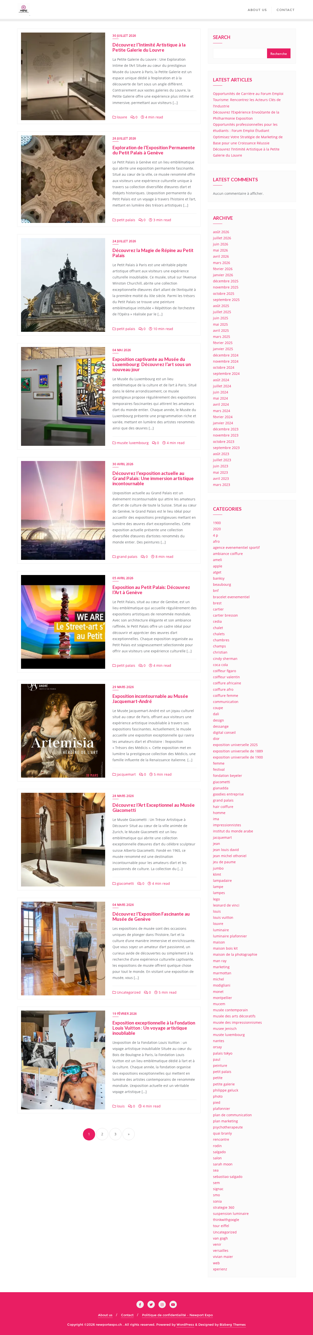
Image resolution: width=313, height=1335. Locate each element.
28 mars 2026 (123, 796)
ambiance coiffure (228, 553)
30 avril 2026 (123, 464)
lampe (218, 886)
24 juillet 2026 (124, 241)
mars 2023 (221, 484)
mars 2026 (221, 262)
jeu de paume (224, 862)
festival (219, 769)
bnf (216, 590)
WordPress (185, 1324)
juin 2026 (220, 244)
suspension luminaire (231, 1213)
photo (218, 1096)
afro (216, 541)
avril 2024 (221, 404)
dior (216, 738)
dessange (221, 726)
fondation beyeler (227, 775)
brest (217, 603)
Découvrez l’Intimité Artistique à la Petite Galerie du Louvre (149, 47)
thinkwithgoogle (226, 1219)
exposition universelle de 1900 (238, 757)
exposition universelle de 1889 (238, 751)
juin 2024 (220, 392)
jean (216, 843)
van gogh (220, 1238)
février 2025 (223, 342)
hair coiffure (223, 806)
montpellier (222, 997)
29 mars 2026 (123, 687)
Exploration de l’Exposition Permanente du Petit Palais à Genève (153, 150)
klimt (217, 874)
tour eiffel (221, 1225)
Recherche (278, 54)
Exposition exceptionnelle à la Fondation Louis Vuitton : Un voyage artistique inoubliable (153, 1028)
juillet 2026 (222, 238)
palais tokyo (222, 1053)
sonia (217, 1201)
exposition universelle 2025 (235, 744)
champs (219, 646)
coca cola (220, 664)
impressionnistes (227, 825)
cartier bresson (225, 615)
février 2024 (223, 416)
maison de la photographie (235, 954)
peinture (220, 1065)
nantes (218, 1040)
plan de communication (232, 1115)
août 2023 (221, 453)
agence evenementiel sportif (236, 547)
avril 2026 (221, 256)
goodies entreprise (228, 794)
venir (217, 1244)
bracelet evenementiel (231, 597)
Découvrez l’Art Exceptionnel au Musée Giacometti (153, 807)
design (218, 720)
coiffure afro (223, 689)
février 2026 (223, 268)
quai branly (222, 1133)
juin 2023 (220, 466)
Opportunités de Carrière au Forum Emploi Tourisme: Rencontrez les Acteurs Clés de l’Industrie (248, 99)
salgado (219, 1152)
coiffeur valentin (226, 677)
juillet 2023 (222, 460)
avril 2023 (221, 478)
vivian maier (223, 1256)
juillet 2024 (222, 386)
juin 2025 (220, 318)
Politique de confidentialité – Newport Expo (177, 1315)
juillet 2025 (222, 312)
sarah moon (223, 1164)
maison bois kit (225, 948)
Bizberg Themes (233, 1324)
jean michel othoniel (229, 855)
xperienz (220, 1269)
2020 (217, 529)
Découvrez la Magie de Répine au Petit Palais (152, 252)
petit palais (125, 220)
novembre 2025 (225, 287)
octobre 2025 (223, 293)
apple (217, 566)
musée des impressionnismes (237, 1022)
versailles (220, 1250)
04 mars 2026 (123, 905)
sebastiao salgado (227, 1176)
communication (225, 701)
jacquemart (126, 774)
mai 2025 (220, 324)
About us (105, 1315)
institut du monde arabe (233, 831)
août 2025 (221, 305)
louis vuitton (223, 917)
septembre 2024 (226, 373)
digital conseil (224, 732)
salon (217, 1158)
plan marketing (225, 1121)
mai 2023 (220, 472)
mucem (219, 1003)
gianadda (220, 788)
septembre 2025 (226, 299)
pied (216, 1102)
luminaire (221, 930)
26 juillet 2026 (124, 138)
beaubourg (222, 584)
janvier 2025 (223, 348)
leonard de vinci (226, 905)
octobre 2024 (223, 367)
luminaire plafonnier (230, 936)
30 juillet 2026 (124, 36)
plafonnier (221, 1108)
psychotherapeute (228, 1127)
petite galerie (224, 1084)
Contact (127, 1315)
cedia (217, 621)
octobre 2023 (223, 441)
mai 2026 (220, 250)
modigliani (221, 985)
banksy (218, 578)
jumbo (218, 868)
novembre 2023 (225, 435)
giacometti (125, 883)
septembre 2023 (226, 447)
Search (221, 37)
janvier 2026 (223, 275)
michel (218, 979)
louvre (121, 117)
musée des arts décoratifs (234, 1016)
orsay (217, 1047)
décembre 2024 (225, 355)
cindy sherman (225, 658)
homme (219, 812)
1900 (217, 522)
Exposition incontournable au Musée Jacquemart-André (150, 698)
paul (216, 1059)
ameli (217, 559)
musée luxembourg (132, 442)
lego (216, 899)
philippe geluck (225, 1090)
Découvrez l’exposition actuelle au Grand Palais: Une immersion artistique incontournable (153, 478)
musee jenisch (225, 1028)
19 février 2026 (124, 1014)
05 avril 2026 (123, 578)
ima (216, 819)
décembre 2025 (225, 281)
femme (218, 763)
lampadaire (222, 880)
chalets (219, 634)
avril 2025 (221, 330)
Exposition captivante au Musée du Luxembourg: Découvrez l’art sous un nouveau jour (151, 364)
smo (216, 1195)
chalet (218, 627)
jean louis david (226, 849)
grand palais (126, 556)
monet (218, 991)
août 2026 (221, 232)
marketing (221, 967)
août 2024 (221, 380)
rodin (217, 1145)
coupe (218, 707)
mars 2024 (221, 410)
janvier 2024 (223, 423)
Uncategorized (128, 992)
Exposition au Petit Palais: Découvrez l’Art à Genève (151, 589)
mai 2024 (220, 398)
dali (216, 714)
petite (218, 1077)
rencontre (221, 1139)
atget (217, 572)
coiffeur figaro (224, 670)
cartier (218, 609)
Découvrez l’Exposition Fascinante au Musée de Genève (151, 916)
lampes (219, 892)
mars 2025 (221, 336)
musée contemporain (230, 1010)
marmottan (222, 973)
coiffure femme (225, 695)
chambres (221, 640)
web (216, 1263)
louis (120, 1106)
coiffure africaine (227, 683)
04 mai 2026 (121, 350)
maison (219, 942)
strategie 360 (223, 1207)
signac (218, 1188)
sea (216, 1170)
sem (216, 1182)
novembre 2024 (225, 361)
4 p (215, 535)
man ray (219, 960)
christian (220, 652)
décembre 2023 (225, 429)
